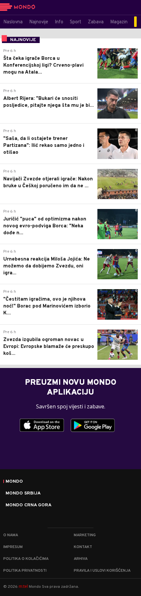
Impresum (13, 547)
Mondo (14, 481)
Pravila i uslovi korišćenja (102, 570)
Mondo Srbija (23, 493)
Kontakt (83, 547)
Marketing (85, 535)
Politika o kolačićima (26, 559)
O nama (10, 535)
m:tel (23, 586)
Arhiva (81, 559)
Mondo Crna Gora (28, 505)
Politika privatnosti (25, 570)
